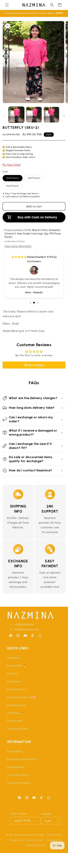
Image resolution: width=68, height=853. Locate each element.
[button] (7, 5)
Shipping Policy (16, 767)
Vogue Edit (13, 657)
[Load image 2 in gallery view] (34, 114)
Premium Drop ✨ (17, 689)
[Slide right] (64, 115)
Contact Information (19, 782)
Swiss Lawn (13, 681)
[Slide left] (4, 115)
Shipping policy (54, 840)
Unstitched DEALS (18, 728)
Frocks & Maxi (15, 720)
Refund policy (54, 835)
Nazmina (19, 835)
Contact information (35, 845)
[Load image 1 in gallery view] (16, 114)
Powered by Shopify (34, 835)
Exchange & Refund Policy (22, 759)
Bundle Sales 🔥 (16, 665)
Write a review (34, 365)
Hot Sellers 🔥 (15, 713)
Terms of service (34, 840)
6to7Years (35, 178)
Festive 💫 (13, 673)
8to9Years (13, 186)
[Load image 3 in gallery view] (51, 114)
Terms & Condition (18, 775)
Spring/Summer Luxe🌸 (21, 697)
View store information (18, 246)
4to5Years (12, 178)
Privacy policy (15, 751)
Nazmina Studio (16, 705)
